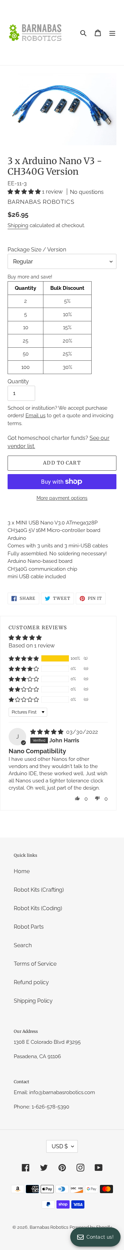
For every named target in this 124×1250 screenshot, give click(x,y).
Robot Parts (29, 927)
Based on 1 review (32, 645)
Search (23, 945)
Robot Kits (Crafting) (39, 890)
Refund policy (31, 982)
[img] (47, 732)
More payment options (62, 498)
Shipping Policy (33, 1001)
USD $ (60, 1146)
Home (22, 871)
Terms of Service (35, 964)
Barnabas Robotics (49, 1227)
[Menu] (112, 32)
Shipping (18, 225)
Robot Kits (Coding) (38, 908)
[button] (25, 191)
